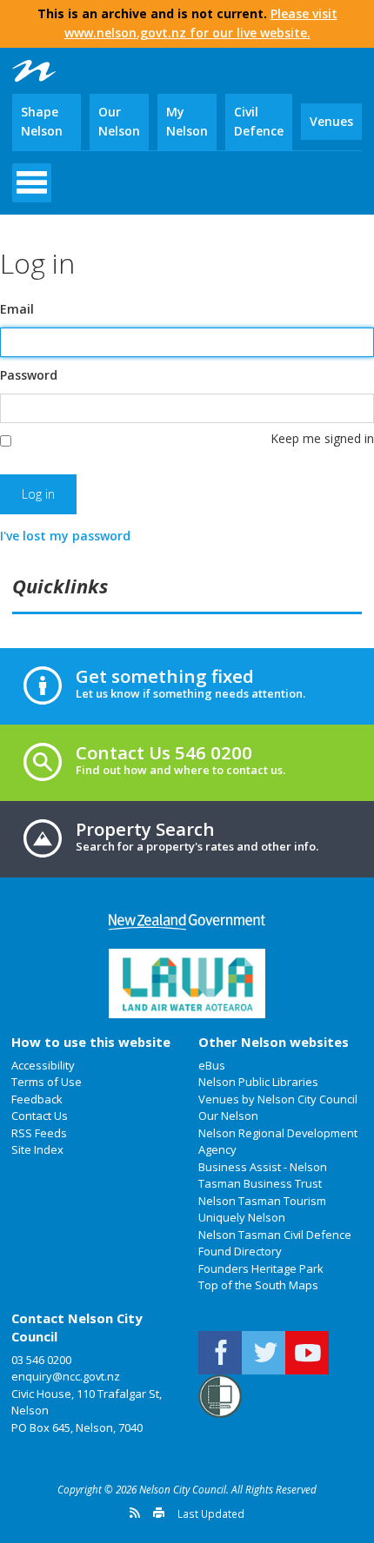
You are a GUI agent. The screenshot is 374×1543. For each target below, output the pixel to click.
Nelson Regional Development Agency (277, 1141)
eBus (211, 1065)
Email (17, 309)
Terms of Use (46, 1081)
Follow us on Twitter (263, 1352)
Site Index (37, 1149)
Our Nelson (119, 121)
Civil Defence (259, 121)
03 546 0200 (41, 1360)
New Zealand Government (187, 922)
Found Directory (240, 1251)
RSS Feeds (39, 1133)
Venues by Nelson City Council (277, 1099)
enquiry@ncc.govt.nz (65, 1376)
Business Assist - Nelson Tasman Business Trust (262, 1175)
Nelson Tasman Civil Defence (274, 1234)
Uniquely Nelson (241, 1217)
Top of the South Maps (258, 1285)
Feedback (37, 1099)
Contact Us (39, 1115)
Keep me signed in (322, 438)
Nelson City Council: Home (34, 71)
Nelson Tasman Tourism (262, 1201)
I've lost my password (65, 535)
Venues (331, 121)
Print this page (158, 1512)
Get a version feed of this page (135, 1512)
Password (28, 375)
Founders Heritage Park (261, 1268)
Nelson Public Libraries (258, 1081)
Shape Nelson (42, 121)
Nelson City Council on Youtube (307, 1352)
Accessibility (43, 1065)
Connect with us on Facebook (220, 1352)
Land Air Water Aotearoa (187, 983)
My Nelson (187, 121)
